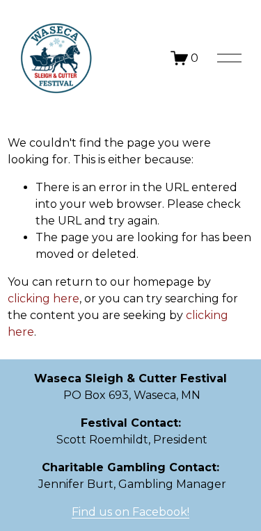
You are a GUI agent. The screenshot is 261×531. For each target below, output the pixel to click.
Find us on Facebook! (130, 511)
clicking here (43, 298)
